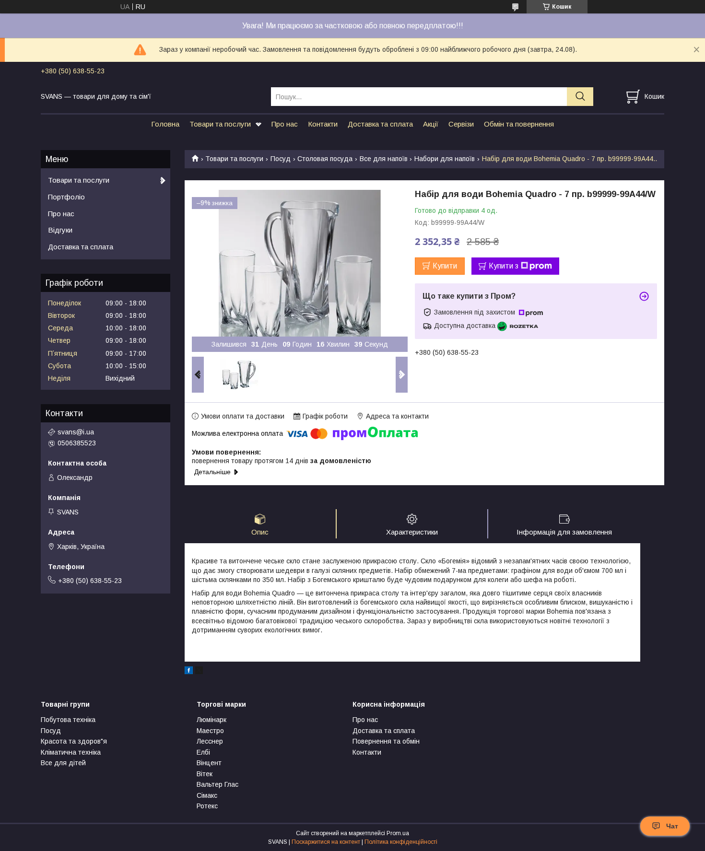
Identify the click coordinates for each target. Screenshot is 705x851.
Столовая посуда (324, 159)
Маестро (210, 730)
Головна (165, 124)
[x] (199, 672)
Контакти (323, 124)
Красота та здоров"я (74, 741)
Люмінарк (211, 719)
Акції (430, 124)
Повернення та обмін (386, 741)
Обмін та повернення (519, 124)
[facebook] (189, 672)
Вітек (204, 774)
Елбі (203, 752)
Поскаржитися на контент (326, 842)
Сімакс (207, 795)
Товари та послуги (220, 124)
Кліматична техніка (71, 752)
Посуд (280, 159)
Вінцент (209, 763)
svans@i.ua (76, 432)
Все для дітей (63, 763)
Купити (445, 266)
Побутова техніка (68, 719)
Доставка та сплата (380, 124)
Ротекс (207, 806)
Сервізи (461, 124)
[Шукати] (580, 96)
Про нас (284, 124)
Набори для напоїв (444, 159)
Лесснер (210, 741)
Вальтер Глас (217, 784)
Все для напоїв (384, 159)
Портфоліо (66, 197)
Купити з (503, 266)
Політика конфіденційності (400, 842)
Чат (672, 826)
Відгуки (60, 230)
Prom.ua (398, 833)
